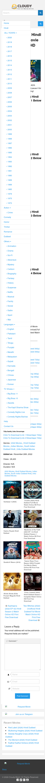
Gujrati (10, 361)
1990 (10, 175)
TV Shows (8, 389)
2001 (10, 124)
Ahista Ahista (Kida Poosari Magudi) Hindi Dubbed (11, 596)
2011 (10, 79)
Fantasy (11, 278)
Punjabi (11, 347)
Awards (11, 402)
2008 (10, 92)
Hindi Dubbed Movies (23, 471)
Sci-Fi (10, 255)
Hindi (6, 28)
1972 (10, 203)
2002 (10, 120)
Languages (8, 324)
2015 (10, 60)
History (11, 282)
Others (6, 241)
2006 (10, 102)
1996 (10, 147)
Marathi (11, 352)
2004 (10, 111)
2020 (10, 37)
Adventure (12, 259)
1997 (10, 143)
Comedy (7, 217)
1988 (10, 184)
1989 (10, 180)
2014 (10, 65)
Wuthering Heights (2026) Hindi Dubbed (25, 730)
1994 (10, 157)
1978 (10, 193)
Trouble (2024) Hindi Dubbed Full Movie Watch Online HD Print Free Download (32, 503)
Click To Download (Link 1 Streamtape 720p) (22, 435)
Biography (12, 273)
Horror (6, 222)
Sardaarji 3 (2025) (10, 502)
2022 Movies (16, 443)
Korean (11, 384)
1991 (10, 170)
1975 (10, 198)
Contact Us (8, 426)
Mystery (11, 264)
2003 (10, 115)
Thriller (7, 226)
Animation (12, 246)
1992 (10, 166)
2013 (10, 69)
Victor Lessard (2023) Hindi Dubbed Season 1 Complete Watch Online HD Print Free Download (32, 596)
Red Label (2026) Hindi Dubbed (21, 727)
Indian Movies (17, 446)
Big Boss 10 (13, 398)
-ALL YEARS (9, 32)
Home (6, 23)
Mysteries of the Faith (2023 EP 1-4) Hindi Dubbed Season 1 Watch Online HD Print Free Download (32, 534)
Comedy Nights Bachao (18, 416)
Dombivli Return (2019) (12, 562)
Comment (13, 641)
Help (6, 421)
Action (6, 207)
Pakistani (11, 333)
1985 (10, 189)
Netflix (10, 292)
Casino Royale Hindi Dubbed (11, 532)
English (11, 329)
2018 (10, 46)
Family (10, 301)
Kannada (11, 365)
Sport (10, 315)
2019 (10, 42)
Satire (10, 310)
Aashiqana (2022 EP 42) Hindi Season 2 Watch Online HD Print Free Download (13, 611)
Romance (8, 231)
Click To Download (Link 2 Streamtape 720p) (22, 438)
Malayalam (12, 356)
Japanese (12, 379)
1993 (10, 161)
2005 (10, 106)
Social (10, 305)
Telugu (10, 342)
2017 (10, 51)
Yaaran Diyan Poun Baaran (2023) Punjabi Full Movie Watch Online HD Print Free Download (32, 565)
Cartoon (11, 269)
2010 (10, 83)
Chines (11, 375)
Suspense (12, 287)
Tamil (10, 338)
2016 (10, 56)
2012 (10, 74)
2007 (10, 97)
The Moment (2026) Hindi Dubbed (22, 739)
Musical (11, 296)
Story (4, 769)
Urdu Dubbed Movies (26, 449)
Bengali (11, 370)
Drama (10, 250)
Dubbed (7, 236)
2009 (10, 88)
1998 (10, 138)
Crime (10, 212)
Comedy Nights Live (16, 412)
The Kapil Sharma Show (18, 407)
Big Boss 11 (13, 393)
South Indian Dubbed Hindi (21, 473)
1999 (10, 134)
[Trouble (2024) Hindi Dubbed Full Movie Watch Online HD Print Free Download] (33, 489)
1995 (10, 152)
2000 (10, 129)
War (9, 319)
